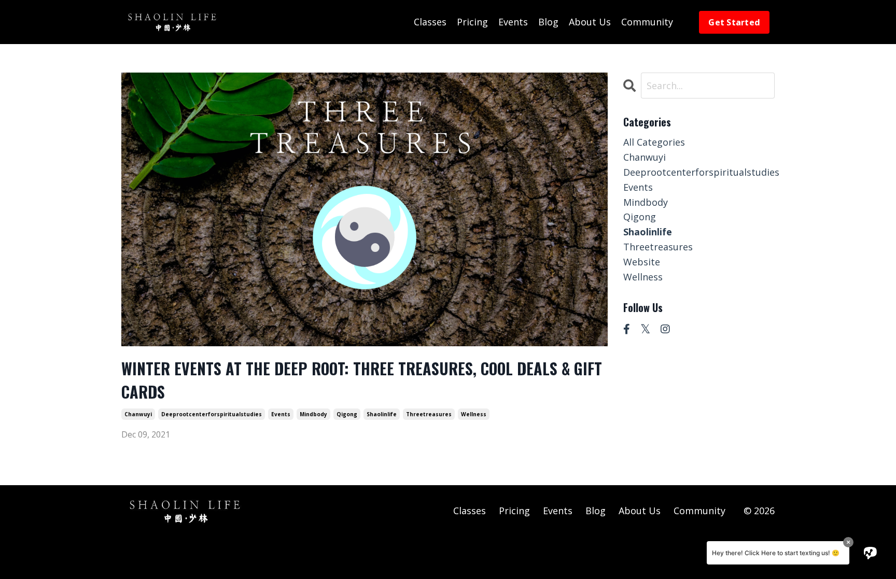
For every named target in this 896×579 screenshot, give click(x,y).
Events (513, 22)
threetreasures (429, 414)
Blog (548, 22)
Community (647, 22)
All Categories (654, 142)
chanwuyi (138, 414)
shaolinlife (382, 414)
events (280, 414)
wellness (473, 414)
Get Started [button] (734, 22)
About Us (590, 22)
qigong (347, 414)
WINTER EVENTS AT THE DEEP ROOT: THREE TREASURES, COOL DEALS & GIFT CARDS (361, 380)
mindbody (313, 414)
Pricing (472, 22)
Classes (430, 22)
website (641, 262)
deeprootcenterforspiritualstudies (211, 414)
